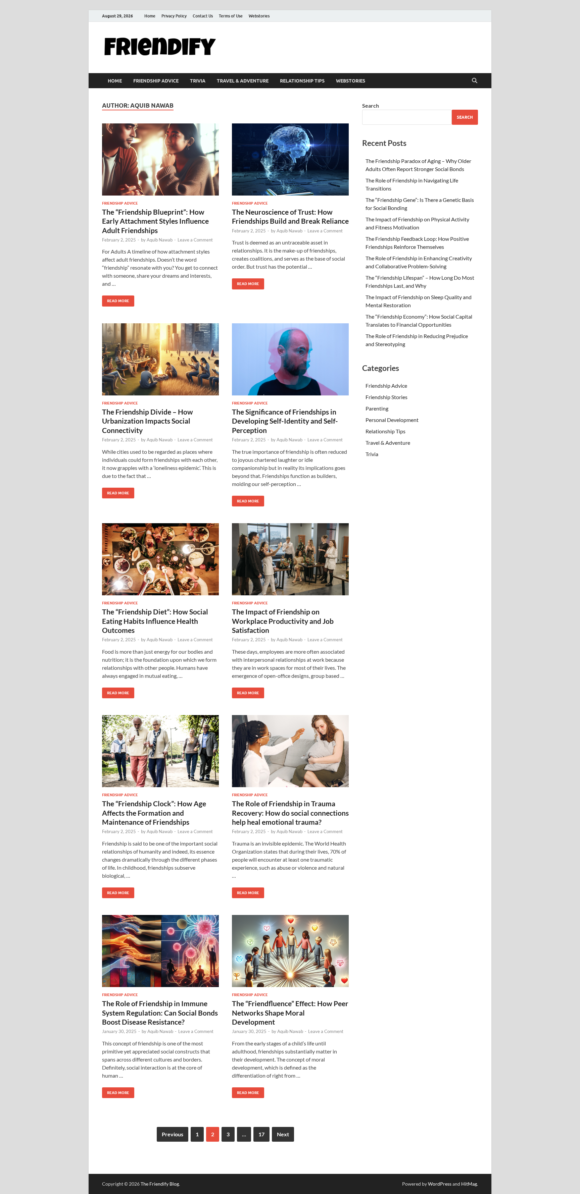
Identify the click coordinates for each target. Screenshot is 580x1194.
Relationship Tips (302, 81)
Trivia (197, 81)
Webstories (259, 15)
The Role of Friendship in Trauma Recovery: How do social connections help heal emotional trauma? (290, 812)
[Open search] (475, 81)
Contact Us (203, 15)
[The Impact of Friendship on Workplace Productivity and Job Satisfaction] (290, 559)
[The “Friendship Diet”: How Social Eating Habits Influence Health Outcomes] (160, 559)
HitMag (469, 1184)
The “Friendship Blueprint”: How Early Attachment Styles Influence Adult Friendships (155, 221)
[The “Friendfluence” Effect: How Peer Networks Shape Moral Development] (290, 951)
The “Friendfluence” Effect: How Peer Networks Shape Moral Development (290, 1012)
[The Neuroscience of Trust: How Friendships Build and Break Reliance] (290, 159)
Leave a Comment (195, 239)
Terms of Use (231, 15)
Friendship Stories (386, 397)
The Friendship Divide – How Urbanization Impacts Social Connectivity (147, 421)
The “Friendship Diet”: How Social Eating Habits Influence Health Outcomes (155, 620)
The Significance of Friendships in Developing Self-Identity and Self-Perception (285, 421)
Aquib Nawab (160, 239)
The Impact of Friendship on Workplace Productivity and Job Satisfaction (283, 620)
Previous (172, 1134)
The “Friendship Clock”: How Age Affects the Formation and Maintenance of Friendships (154, 812)
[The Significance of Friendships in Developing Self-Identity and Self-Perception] (290, 359)
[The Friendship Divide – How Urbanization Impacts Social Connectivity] (160, 359)
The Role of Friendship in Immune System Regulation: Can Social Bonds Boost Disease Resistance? (160, 1012)
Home (149, 15)
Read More (115, 299)
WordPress (439, 1184)
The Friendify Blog (160, 1184)
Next (283, 1134)
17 (261, 1134)
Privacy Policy (174, 15)
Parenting (377, 408)
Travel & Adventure (243, 81)
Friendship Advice (156, 81)
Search (370, 105)
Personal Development (392, 420)
